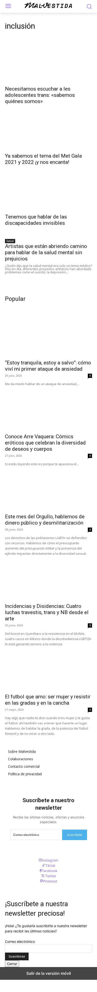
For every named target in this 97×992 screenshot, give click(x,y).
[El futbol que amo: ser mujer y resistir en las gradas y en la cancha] (48, 668)
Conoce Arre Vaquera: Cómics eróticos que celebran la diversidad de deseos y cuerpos (45, 443)
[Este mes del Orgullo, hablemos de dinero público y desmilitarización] (48, 488)
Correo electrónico (20, 941)
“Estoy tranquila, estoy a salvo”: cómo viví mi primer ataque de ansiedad (48, 366)
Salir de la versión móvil (48, 973)
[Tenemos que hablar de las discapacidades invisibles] (48, 189)
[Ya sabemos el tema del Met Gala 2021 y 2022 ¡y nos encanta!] (48, 128)
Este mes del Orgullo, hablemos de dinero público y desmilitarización (45, 520)
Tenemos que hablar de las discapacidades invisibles (36, 220)
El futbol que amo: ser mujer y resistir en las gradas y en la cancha (48, 700)
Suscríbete (74, 835)
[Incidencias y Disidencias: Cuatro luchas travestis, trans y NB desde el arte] (48, 578)
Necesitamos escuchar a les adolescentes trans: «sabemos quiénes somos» (40, 95)
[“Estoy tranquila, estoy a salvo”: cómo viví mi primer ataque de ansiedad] (48, 334)
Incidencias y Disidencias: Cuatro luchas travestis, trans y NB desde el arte (47, 612)
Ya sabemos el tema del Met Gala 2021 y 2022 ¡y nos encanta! (43, 159)
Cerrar (12, 964)
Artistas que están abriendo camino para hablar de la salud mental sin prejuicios (46, 252)
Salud (10, 241)
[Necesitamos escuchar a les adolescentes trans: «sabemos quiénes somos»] (48, 61)
